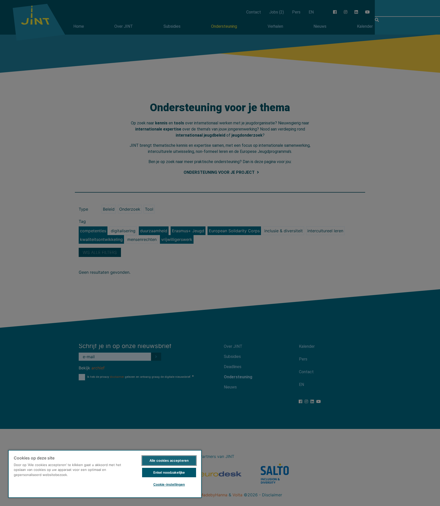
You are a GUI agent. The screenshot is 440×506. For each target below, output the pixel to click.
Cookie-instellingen (169, 484)
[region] (105, 474)
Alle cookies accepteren (169, 460)
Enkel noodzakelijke (169, 472)
